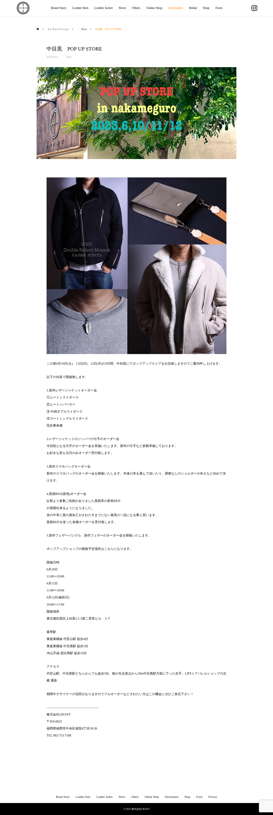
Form (218, 8)
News (67, 57)
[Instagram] (254, 8)
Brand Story (58, 8)
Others (136, 8)
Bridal (193, 8)
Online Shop (154, 8)
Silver (122, 8)
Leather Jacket (103, 8)
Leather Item (80, 8)
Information (175, 8)
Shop (206, 8)
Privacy (212, 796)
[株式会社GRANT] (23, 8)
